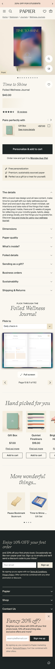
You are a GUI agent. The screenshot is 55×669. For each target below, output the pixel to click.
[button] (49, 616)
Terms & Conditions (38, 571)
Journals (24, 17)
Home (5, 17)
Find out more (12, 448)
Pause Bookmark (16, 513)
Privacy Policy (8, 574)
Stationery (14, 17)
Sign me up (39, 638)
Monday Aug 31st (39, 158)
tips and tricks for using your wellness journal (25, 219)
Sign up (45, 565)
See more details (26, 129)
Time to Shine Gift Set (41, 513)
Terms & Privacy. (20, 648)
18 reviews (22, 111)
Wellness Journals (37, 17)
